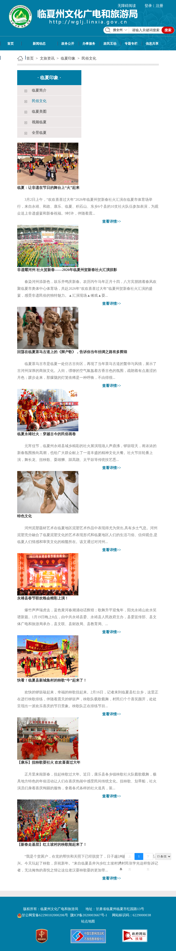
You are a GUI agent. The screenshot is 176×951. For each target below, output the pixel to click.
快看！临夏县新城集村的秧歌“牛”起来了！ (52, 680)
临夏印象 (68, 58)
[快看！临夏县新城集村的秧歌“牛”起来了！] (47, 656)
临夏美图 (39, 111)
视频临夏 (39, 122)
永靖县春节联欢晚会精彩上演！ (43, 598)
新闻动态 (39, 43)
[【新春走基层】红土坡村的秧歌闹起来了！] (47, 820)
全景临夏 (39, 133)
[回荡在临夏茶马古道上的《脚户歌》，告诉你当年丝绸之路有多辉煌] (47, 328)
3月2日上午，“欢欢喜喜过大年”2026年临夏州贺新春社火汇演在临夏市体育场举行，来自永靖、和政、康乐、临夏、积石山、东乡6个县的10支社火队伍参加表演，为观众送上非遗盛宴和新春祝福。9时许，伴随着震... (87, 206)
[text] (146, 30)
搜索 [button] (168, 30)
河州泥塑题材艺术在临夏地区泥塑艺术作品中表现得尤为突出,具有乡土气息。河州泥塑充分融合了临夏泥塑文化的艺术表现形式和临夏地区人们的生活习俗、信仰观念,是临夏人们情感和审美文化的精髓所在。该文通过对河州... (87, 535)
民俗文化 (89, 58)
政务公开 (67, 43)
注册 (159, 6)
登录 (148, 6)
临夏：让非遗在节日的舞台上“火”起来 (48, 188)
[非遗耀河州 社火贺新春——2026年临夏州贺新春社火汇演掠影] (47, 245)
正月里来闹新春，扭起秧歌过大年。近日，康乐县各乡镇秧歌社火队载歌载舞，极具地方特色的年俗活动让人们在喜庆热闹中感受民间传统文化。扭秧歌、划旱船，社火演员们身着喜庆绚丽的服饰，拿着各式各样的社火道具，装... (87, 781)
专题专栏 (131, 43)
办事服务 (88, 43)
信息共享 (152, 43)
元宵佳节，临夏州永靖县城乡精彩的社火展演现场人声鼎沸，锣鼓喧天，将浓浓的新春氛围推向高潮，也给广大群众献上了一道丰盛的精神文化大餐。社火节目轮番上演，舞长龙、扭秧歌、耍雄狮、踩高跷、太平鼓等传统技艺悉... (87, 453)
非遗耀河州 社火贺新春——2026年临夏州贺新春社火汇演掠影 (67, 270)
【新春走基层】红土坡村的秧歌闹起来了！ (52, 844)
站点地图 (88, 921)
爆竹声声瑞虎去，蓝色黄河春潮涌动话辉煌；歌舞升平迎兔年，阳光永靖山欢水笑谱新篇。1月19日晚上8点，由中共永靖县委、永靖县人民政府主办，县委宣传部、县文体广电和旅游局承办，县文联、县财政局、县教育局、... (87, 617)
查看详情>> (111, 221)
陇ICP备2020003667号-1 (88, 915)
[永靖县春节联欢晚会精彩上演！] (47, 574)
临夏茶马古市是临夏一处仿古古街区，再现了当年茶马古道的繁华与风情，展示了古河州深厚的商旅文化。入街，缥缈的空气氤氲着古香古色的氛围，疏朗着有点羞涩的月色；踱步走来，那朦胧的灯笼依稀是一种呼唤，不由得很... (87, 370)
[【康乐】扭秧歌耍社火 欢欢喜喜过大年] (47, 738)
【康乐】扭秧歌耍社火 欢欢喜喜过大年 (48, 762)
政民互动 (110, 43)
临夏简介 (39, 90)
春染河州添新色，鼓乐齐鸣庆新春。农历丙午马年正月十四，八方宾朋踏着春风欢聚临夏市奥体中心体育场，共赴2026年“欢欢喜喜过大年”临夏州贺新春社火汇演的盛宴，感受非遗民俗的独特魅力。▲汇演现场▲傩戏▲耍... (87, 288)
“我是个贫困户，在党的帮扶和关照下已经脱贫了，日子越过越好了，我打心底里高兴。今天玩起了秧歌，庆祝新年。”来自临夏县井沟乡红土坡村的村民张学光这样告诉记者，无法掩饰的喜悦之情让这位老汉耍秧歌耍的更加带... (87, 863)
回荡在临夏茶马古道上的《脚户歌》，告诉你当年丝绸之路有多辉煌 (72, 352)
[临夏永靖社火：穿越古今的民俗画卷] (47, 410)
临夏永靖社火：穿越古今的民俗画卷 (46, 434)
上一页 (129, 857)
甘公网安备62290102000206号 (45, 915)
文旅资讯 (12, 58)
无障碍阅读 (127, 6)
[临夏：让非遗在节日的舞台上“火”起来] (47, 163)
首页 (10, 43)
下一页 (148, 857)
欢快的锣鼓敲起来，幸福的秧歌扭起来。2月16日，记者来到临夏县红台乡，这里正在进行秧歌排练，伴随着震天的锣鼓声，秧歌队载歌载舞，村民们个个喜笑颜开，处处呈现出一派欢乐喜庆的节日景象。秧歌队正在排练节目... (87, 699)
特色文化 (24, 516)
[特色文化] (47, 492)
